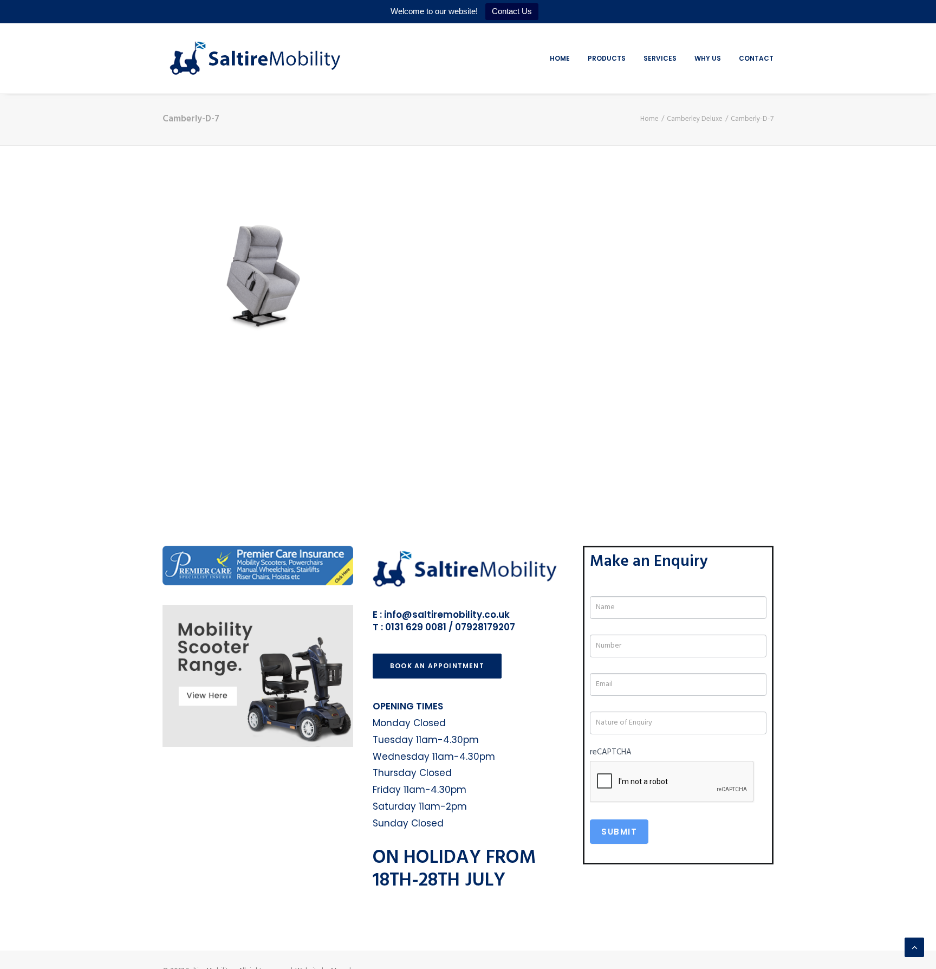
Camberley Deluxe (695, 119)
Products (607, 58)
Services (660, 58)
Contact (756, 58)
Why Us (707, 58)
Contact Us (512, 11)
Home (560, 58)
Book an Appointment (437, 665)
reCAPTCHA (611, 752)
